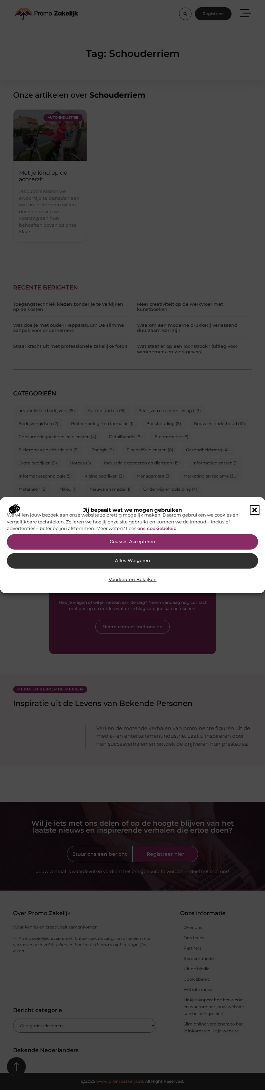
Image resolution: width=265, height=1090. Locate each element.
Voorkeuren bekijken (133, 579)
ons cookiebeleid (157, 528)
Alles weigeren (132, 560)
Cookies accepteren (132, 541)
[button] (254, 510)
